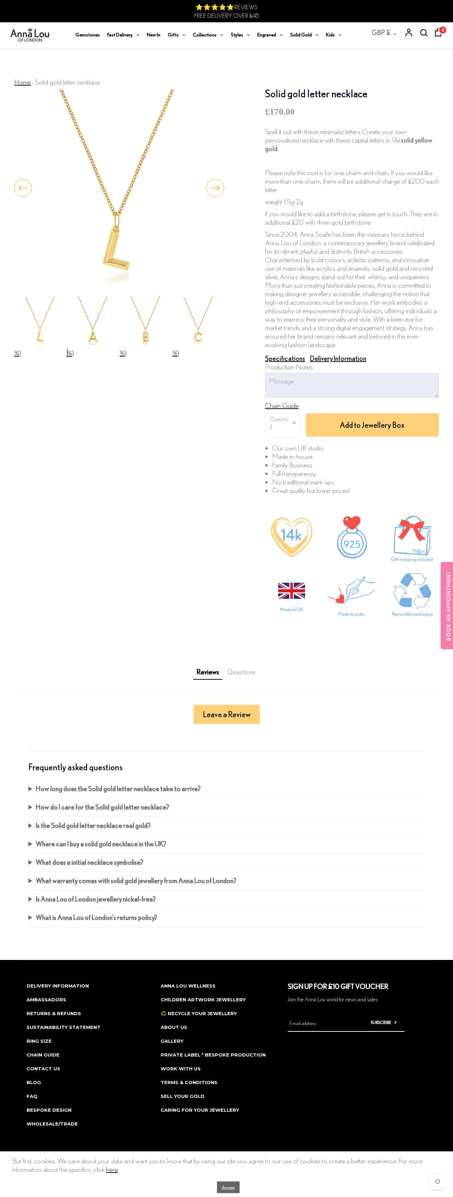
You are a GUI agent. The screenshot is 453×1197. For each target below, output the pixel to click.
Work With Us (181, 1068)
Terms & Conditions (189, 1082)
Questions (241, 672)
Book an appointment (448, 605)
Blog (34, 1082)
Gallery (172, 1041)
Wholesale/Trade (52, 1124)
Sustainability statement (64, 1027)
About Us (174, 1027)
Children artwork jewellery (203, 999)
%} (17, 353)
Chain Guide (282, 405)
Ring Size (39, 1041)
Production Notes (289, 367)
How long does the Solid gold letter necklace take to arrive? (118, 788)
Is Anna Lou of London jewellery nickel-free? (96, 899)
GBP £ (381, 32)
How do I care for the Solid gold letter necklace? (102, 807)
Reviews (208, 672)
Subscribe (381, 1022)
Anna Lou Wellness (188, 986)
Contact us (43, 1068)
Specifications (285, 358)
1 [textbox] (271, 427)
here (112, 1169)
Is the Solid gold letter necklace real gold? (93, 825)
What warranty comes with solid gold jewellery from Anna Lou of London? (136, 880)
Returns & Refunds (54, 1013)
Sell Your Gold (183, 1096)
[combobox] (282, 425)
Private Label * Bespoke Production (213, 1055)
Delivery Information (338, 358)
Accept (228, 1187)
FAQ (32, 1096)
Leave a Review (227, 714)
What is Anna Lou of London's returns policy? (96, 917)
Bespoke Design (49, 1110)
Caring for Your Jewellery (200, 1110)
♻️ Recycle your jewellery (199, 1013)
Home (22, 82)
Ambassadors (46, 999)
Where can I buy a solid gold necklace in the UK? (101, 844)
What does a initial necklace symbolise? (89, 862)
